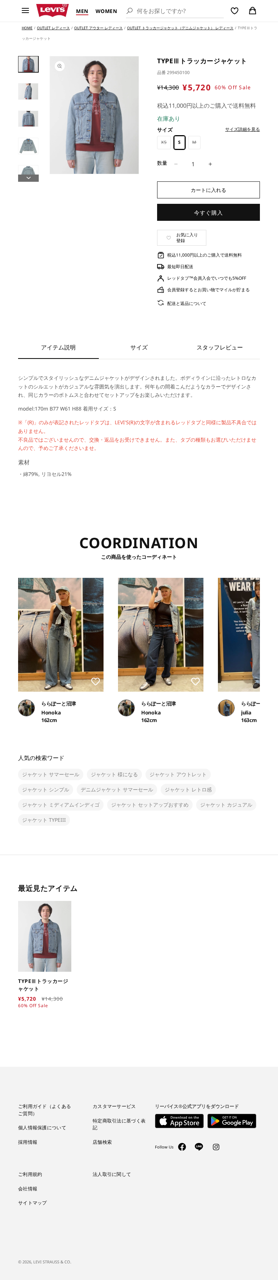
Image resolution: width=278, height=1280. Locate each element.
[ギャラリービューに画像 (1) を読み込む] (28, 64)
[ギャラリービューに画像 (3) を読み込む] (28, 119)
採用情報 (27, 1142)
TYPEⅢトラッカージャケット (43, 985)
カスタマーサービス (114, 1106)
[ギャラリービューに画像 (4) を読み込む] (28, 146)
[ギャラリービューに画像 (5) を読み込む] (28, 173)
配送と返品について (186, 303)
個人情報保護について (42, 1127)
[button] (25, 11)
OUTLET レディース (53, 27)
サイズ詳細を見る (242, 129)
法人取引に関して (112, 1174)
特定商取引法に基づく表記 (119, 1124)
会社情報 (27, 1188)
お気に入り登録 (187, 238)
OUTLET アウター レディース (98, 27)
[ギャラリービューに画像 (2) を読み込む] (28, 91)
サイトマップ (32, 1202)
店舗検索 (102, 1142)
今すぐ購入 (208, 212)
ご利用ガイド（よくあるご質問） (44, 1110)
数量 (162, 162)
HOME (27, 27)
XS (166, 144)
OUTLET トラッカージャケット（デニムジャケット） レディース (180, 27)
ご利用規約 (30, 1174)
